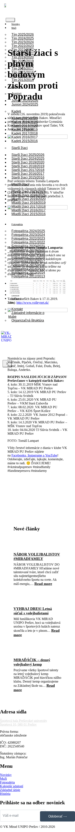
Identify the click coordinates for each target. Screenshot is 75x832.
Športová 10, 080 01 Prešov (18, 724)
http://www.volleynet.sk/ (32, 302)
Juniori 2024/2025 (24, 104)
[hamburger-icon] (10, 20)
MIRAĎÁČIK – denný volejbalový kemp (32, 662)
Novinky (15, 24)
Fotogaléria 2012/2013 (28, 276)
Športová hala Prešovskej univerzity (23, 720)
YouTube (51, 455)
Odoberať (55, 816)
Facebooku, (19, 455)
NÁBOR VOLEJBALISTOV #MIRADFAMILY (37, 556)
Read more (43, 584)
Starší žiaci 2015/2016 (27, 177)
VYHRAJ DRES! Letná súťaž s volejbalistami (33, 611)
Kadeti (16, 111)
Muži (13, 28)
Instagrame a (36, 455)
